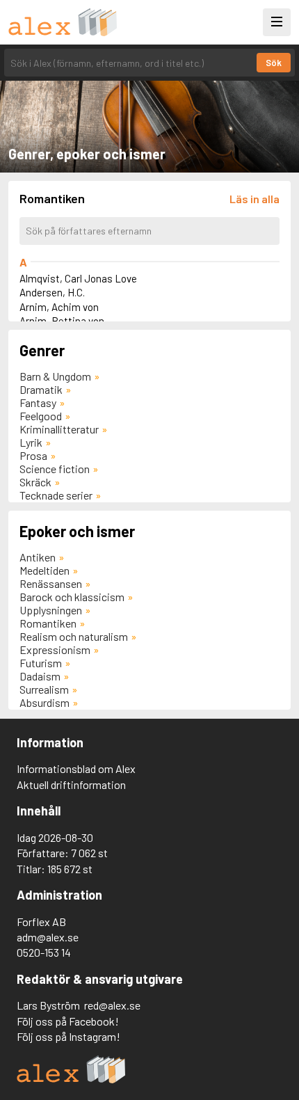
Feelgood (40, 415)
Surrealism (44, 689)
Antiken (37, 557)
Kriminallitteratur (59, 429)
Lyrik (30, 442)
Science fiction (54, 468)
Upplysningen (50, 609)
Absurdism (44, 702)
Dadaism (39, 676)
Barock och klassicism (71, 596)
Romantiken (47, 623)
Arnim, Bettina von (61, 320)
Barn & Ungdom (55, 376)
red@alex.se (112, 1005)
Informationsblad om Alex (76, 768)
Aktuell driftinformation (71, 784)
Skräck (35, 481)
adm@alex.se (48, 936)
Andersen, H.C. (52, 292)
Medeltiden (44, 570)
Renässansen (50, 583)
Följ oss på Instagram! (68, 1036)
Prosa (33, 455)
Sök (274, 62)
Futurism (40, 662)
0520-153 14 (44, 952)
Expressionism (54, 649)
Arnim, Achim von (59, 307)
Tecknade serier (55, 495)
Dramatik (41, 389)
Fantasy (37, 402)
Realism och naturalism (73, 636)
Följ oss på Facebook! (68, 1021)
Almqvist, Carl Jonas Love (78, 278)
